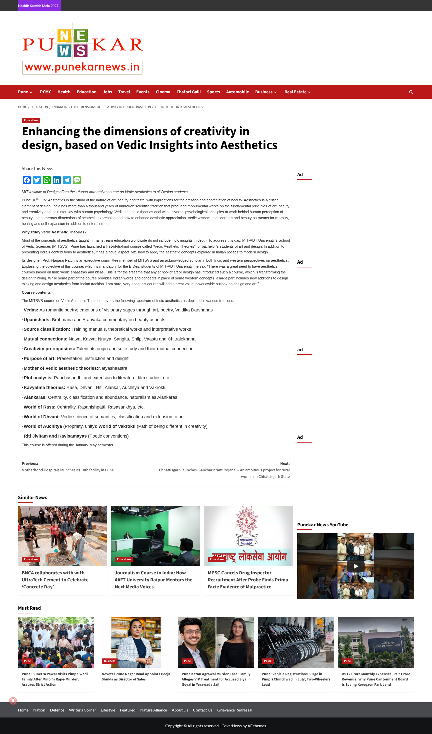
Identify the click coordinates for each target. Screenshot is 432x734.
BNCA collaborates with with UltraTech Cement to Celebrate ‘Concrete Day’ (55, 579)
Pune (23, 92)
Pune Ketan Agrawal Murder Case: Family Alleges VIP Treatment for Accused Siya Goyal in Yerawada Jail (216, 679)
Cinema (163, 92)
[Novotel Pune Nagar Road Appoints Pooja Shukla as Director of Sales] (136, 642)
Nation (39, 709)
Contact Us (202, 709)
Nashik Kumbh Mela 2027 (38, 6)
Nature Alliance (153, 709)
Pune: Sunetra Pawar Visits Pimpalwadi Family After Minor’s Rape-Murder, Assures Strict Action (55, 679)
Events (143, 92)
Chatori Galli (188, 92)
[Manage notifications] (13, 701)
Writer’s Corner (82, 709)
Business (263, 92)
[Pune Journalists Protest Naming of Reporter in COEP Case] (355, 566)
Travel (124, 92)
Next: (224, 470)
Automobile (237, 92)
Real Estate (295, 92)
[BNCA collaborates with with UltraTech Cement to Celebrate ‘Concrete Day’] (62, 536)
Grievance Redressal (234, 709)
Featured (128, 709)
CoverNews (232, 725)
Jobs (107, 92)
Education (86, 92)
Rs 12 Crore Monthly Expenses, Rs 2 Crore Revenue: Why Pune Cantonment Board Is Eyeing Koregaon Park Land (376, 679)
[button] (411, 92)
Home (23, 709)
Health (64, 92)
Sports (213, 92)
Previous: (68, 467)
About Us (180, 709)
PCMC (45, 92)
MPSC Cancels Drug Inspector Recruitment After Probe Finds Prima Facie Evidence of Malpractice (248, 579)
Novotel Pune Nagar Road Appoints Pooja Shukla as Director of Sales (136, 676)
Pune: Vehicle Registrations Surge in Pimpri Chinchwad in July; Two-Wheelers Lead (296, 679)
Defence (57, 709)
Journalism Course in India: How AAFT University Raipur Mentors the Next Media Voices (153, 579)
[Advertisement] (355, 218)
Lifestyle (108, 709)
